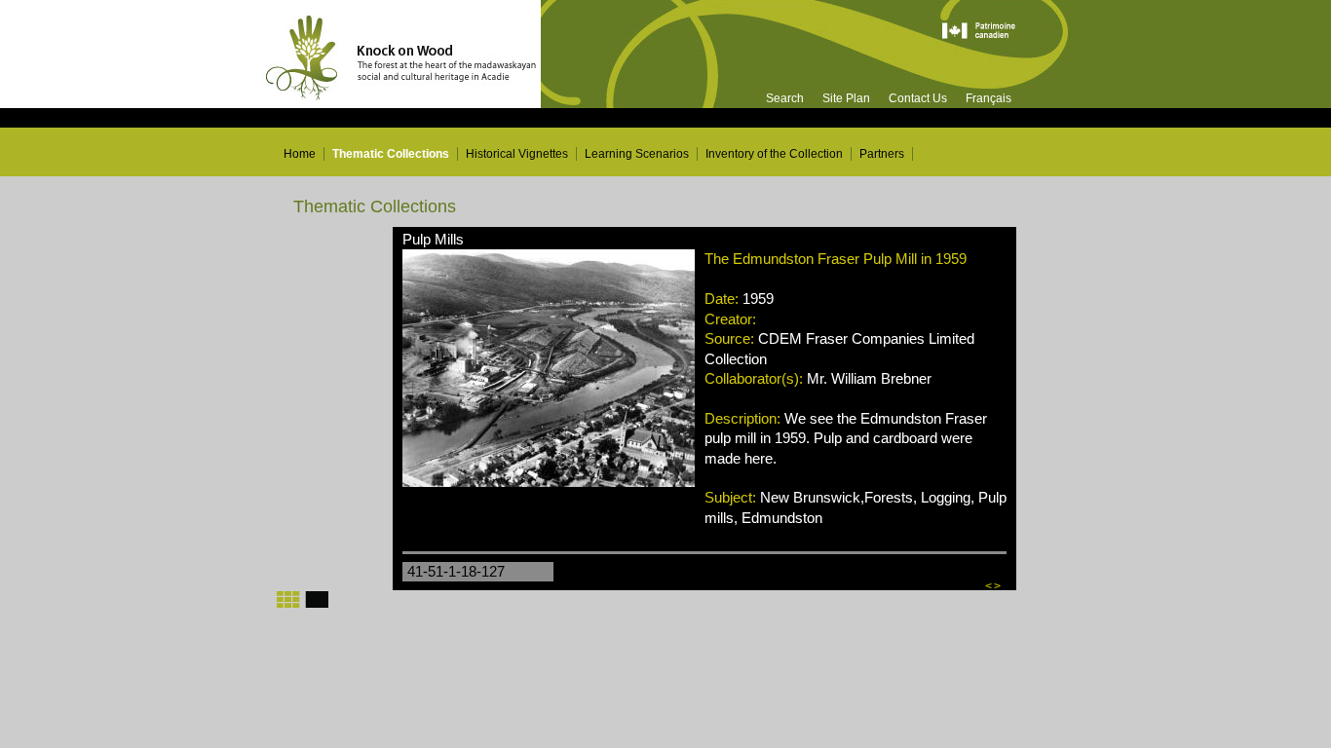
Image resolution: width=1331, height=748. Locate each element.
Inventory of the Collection (774, 154)
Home (300, 154)
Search (785, 98)
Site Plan (846, 98)
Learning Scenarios (637, 154)
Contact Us (918, 98)
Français (988, 98)
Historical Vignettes (517, 154)
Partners (881, 154)
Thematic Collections (390, 154)
